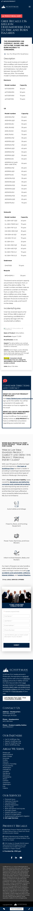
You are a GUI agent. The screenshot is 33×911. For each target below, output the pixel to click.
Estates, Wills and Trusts (13, 812)
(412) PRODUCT (10, 1)
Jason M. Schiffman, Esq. (13, 743)
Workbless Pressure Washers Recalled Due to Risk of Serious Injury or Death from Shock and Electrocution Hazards (16, 831)
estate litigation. (24, 575)
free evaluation (17, 691)
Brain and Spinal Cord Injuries (15, 808)
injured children (8, 575)
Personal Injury (10, 799)
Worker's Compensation (13, 814)
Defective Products (11, 801)
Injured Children (10, 803)
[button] (30, 7)
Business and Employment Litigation (17, 816)
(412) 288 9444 (8, 721)
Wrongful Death (10, 810)
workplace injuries (24, 685)
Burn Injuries (9, 807)
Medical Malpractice (11, 805)
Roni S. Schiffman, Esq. (12, 745)
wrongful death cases (10, 687)
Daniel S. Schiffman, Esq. (13, 741)
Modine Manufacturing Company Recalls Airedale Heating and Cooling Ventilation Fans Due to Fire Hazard (16, 838)
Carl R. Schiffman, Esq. (12, 739)
